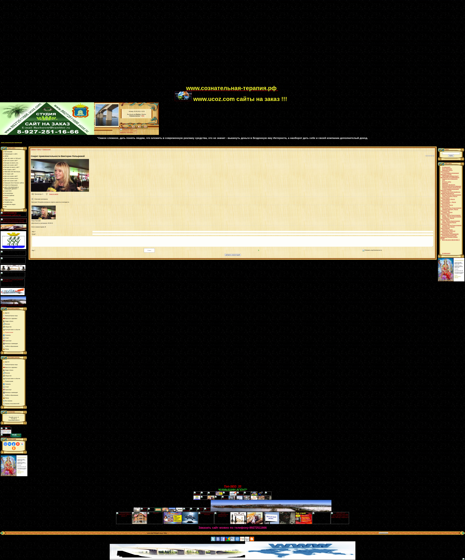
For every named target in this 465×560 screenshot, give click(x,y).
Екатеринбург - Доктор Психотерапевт (448, 202)
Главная (33, 149)
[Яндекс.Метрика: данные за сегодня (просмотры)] (5, 435)
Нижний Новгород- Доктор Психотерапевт (449, 210)
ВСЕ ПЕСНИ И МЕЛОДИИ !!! (451, 240)
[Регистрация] (139, 127)
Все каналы (8, 401)
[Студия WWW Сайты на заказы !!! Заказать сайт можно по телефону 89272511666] (47, 134)
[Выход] (13, 277)
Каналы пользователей (12, 403)
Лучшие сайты (446, 181)
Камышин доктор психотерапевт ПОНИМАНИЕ (449, 233)
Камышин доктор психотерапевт (446, 170)
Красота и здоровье (11, 318)
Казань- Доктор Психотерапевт (451, 216)
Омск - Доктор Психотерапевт (451, 215)
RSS (143, 115)
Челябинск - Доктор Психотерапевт (447, 218)
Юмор (7, 349)
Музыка (7, 324)
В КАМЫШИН (446, 167)
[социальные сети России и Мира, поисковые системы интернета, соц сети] (128, 132)
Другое (7, 313)
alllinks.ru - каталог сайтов (9, 304)
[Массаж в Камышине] (204, 495)
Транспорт (8, 340)
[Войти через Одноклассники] (14, 448)
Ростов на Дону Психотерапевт (451, 208)
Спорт (7, 338)
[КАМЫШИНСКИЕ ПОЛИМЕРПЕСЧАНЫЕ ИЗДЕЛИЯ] (165, 511)
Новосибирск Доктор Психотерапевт (447, 199)
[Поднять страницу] (464, 559)
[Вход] (145, 127)
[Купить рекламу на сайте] (13, 303)
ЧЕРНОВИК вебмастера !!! (450, 176)
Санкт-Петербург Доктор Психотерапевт (448, 197)
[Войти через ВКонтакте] (9, 444)
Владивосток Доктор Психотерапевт (447, 227)
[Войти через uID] (5, 444)
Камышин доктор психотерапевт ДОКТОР (447, 230)
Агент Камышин (447, 168)
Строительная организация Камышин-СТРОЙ (449, 173)
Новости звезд (53, 194)
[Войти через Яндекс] (18, 444)
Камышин (445, 183)
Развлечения (9, 332)
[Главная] (133, 127)
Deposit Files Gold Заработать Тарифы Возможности (450, 192)
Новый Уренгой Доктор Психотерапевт (448, 223)
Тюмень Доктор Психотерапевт (451, 225)
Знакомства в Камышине (450, 179)
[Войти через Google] (22, 444)
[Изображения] (43, 212)
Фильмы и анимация (11, 343)
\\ (118, 128)
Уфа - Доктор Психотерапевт (451, 221)
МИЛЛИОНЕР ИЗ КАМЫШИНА (449, 177)
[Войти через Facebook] (14, 444)
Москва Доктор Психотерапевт (451, 195)
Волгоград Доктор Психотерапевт (446, 205)
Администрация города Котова (451, 187)
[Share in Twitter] (213, 541)
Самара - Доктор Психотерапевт (446, 213)
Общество (8, 327)
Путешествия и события (12, 329)
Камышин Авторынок (448, 184)
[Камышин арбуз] (226, 495)
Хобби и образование (11, 346)
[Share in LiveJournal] (232, 541)
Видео (39, 149)
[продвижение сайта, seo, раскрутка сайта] (16, 433)
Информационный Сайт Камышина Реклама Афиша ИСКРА (448, 237)
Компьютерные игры (11, 315)
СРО (443, 180)
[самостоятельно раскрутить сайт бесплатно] (6, 433)
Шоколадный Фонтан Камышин (451, 186)
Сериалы (8, 335)
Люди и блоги (9, 321)
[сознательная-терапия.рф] (185, 89)
